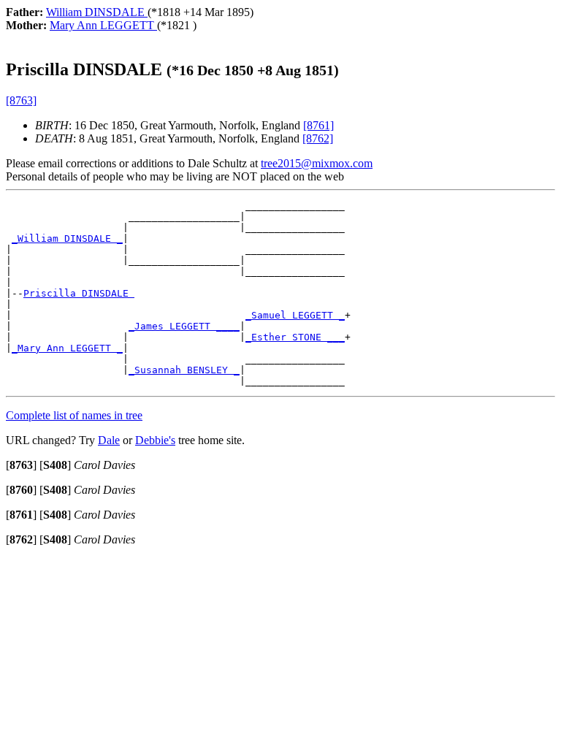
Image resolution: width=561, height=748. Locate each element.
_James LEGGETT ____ (184, 326)
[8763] (21, 100)
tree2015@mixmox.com (317, 163)
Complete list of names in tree (74, 415)
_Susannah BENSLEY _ (184, 370)
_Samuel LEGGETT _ (295, 315)
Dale (109, 440)
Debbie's (155, 440)
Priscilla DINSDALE (78, 293)
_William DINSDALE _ (67, 238)
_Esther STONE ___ (295, 337)
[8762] (317, 138)
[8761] (318, 125)
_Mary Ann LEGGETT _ (67, 348)
